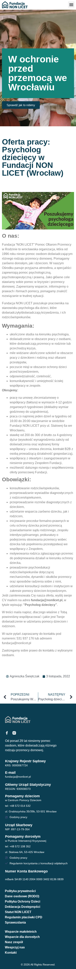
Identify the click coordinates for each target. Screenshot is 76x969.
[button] (71, 4)
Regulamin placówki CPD (23, 917)
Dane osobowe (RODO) (22, 896)
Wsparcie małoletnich (21, 931)
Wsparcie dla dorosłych (22, 936)
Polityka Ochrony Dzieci (22, 901)
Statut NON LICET (18, 912)
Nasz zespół (14, 942)
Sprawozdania (15, 922)
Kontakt (11, 952)
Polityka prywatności (20, 891)
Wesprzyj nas (15, 947)
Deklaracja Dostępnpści (22, 906)
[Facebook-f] (7, 733)
